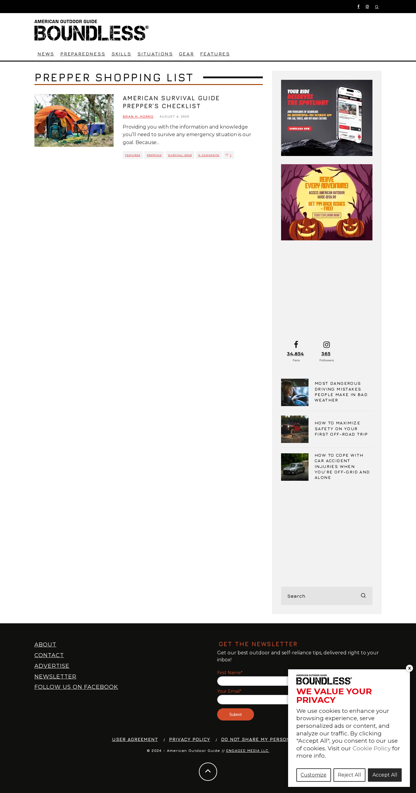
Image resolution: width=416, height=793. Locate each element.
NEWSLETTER (55, 676)
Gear (186, 53)
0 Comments (208, 155)
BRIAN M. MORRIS (138, 116)
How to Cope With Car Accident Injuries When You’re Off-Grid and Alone (342, 466)
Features (215, 53)
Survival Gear (180, 155)
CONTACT (49, 655)
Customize (313, 775)
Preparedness (82, 53)
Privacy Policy (189, 739)
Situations (155, 53)
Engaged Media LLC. (248, 750)
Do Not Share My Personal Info (265, 739)
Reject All (349, 775)
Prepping (154, 155)
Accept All (384, 775)
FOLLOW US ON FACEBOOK (76, 687)
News (45, 53)
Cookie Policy (372, 748)
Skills (121, 53)
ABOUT (45, 644)
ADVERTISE (51, 666)
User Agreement (135, 739)
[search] (363, 596)
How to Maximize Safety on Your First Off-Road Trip (341, 428)
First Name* (229, 672)
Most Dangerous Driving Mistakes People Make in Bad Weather (341, 391)
